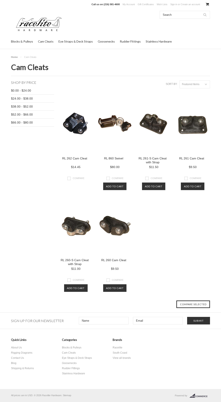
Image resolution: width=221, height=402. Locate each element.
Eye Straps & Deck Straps (75, 41)
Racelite (117, 347)
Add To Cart (115, 186)
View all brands (122, 357)
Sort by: (171, 84)
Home (14, 57)
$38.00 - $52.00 (22, 106)
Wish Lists (162, 4)
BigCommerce (199, 395)
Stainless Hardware (159, 41)
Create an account (190, 4)
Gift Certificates (146, 4)
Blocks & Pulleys (22, 41)
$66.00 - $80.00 (22, 122)
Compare (78, 178)
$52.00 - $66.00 (22, 114)
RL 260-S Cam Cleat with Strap (75, 262)
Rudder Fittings (130, 41)
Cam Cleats (46, 41)
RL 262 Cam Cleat (74, 158)
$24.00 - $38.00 (22, 98)
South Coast (120, 352)
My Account (129, 4)
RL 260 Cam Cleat (113, 260)
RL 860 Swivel (113, 158)
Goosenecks (106, 41)
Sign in (173, 4)
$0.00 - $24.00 (21, 90)
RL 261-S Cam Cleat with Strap (153, 160)
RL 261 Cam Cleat (191, 158)
